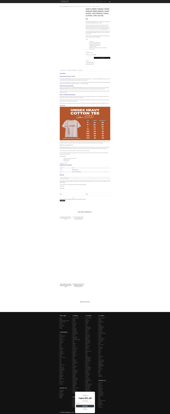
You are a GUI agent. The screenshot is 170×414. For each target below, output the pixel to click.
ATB (60, 361)
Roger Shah (87, 389)
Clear (95, 54)
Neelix (87, 352)
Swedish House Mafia (102, 333)
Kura (86, 324)
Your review (62, 188)
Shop (62, 6)
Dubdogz (100, 401)
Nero (86, 353)
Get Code (85, 406)
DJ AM (74, 344)
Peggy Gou (87, 372)
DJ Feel (74, 347)
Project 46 (87, 377)
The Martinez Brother (102, 400)
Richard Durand (88, 385)
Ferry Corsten (75, 366)
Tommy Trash (101, 347)
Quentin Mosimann (89, 380)
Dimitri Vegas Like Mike (76, 339)
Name (61, 194)
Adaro (61, 338)
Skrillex (100, 324)
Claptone (74, 320)
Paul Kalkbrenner (88, 367)
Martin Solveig (88, 342)
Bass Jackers (62, 367)
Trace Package (62, 325)
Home (92, 1)
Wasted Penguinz (101, 361)
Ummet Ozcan (101, 356)
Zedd (99, 372)
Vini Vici (100, 386)
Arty (60, 358)
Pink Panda (87, 375)
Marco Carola (88, 334)
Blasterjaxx (61, 372)
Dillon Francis (75, 338)
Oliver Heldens (88, 361)
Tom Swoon (100, 348)
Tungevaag (61, 391)
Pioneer (87, 376)
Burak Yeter (100, 403)
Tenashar (100, 335)
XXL (76, 171)
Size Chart (61, 324)
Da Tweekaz (75, 330)
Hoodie (74, 386)
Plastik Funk (62, 390)
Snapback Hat (100, 1)
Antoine (61, 356)
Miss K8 (87, 347)
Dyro (73, 357)
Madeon (87, 330)
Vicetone (100, 357)
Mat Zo (87, 344)
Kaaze (100, 399)
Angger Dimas (62, 353)
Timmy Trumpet (101, 344)
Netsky (87, 356)
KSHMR (87, 323)
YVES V (100, 370)
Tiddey (100, 342)
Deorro (74, 335)
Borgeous (61, 376)
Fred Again (100, 375)
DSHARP (74, 352)
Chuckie (74, 319)
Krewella (87, 321)
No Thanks (85, 409)
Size (86, 54)
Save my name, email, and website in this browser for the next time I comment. (73, 199)
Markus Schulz (88, 337)
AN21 (61, 347)
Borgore (61, 377)
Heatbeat (74, 385)
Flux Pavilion (75, 371)
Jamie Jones (101, 389)
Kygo (86, 325)
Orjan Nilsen (88, 363)
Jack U (74, 389)
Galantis (74, 376)
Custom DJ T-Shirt (63, 321)
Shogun (100, 319)
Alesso (61, 343)
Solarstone (100, 325)
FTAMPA (74, 375)
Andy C (61, 349)
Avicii (60, 363)
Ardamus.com (65, 1)
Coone (74, 321)
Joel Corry (100, 390)
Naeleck (74, 403)
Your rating (84, 184)
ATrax (61, 362)
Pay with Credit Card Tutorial (64, 320)
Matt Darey (87, 343)
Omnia (87, 362)
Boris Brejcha (101, 395)
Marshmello (87, 339)
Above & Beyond (62, 335)
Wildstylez (100, 362)
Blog (105, 1)
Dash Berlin (74, 329)
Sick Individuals (101, 321)
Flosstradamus (75, 370)
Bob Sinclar (61, 375)
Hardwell (74, 381)
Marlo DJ (87, 338)
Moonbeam (87, 348)
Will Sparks (100, 363)
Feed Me (74, 363)
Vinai (99, 358)
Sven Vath (100, 330)
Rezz (99, 396)
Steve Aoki (100, 329)
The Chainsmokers (102, 338)
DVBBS (74, 356)
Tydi (99, 353)
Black (73, 169)
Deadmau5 (74, 334)
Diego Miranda (75, 337)
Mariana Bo (100, 391)
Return (61, 323)
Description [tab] (62, 70)
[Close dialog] (94, 393)
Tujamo (100, 352)
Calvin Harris (62, 381)
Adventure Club (62, 339)
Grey (77, 169)
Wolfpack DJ (101, 366)
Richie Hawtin (88, 386)
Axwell (61, 366)
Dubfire (74, 353)
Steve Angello (101, 328)
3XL (78, 171)
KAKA (74, 401)
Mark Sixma (100, 376)
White (75, 169)
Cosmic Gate (75, 323)
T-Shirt (95, 1)
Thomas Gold (101, 339)
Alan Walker (62, 342)
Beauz (100, 405)
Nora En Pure (101, 394)
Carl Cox (61, 382)
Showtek (100, 320)
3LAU (61, 334)
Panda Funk (88, 366)
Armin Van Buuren (63, 357)
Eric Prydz (74, 361)
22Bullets (61, 396)
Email (87, 194)
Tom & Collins (62, 394)
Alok (60, 344)
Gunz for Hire (75, 380)
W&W (99, 367)
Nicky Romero (88, 358)
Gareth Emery (66, 6)
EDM (73, 358)
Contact (61, 319)
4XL (80, 171)
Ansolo (61, 354)
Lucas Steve (88, 329)
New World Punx (88, 357)
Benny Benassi (62, 368)
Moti (86, 349)
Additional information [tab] (72, 70)
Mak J (87, 333)
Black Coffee (101, 385)
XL (75, 171)
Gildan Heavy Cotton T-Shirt (64, 147)
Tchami (100, 334)
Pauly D (87, 371)
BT (60, 380)
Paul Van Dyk (88, 370)
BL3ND (61, 371)
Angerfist (61, 352)
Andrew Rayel (62, 348)
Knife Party (87, 320)
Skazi (99, 323)
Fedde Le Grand (75, 362)
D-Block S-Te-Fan (75, 333)
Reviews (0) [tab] (80, 70)
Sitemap (61, 328)
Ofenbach (61, 395)
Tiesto (100, 343)
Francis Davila (75, 372)
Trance (100, 349)
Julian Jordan (101, 404)
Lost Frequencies (88, 328)
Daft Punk (74, 324)
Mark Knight (87, 335)
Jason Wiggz (75, 390)
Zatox (99, 371)
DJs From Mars (75, 348)
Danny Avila (75, 328)
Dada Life (74, 325)
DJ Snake (74, 349)
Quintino (87, 381)
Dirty (73, 342)
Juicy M (87, 319)
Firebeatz (74, 367)
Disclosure (74, 343)
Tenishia (100, 337)
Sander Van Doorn (89, 390)
